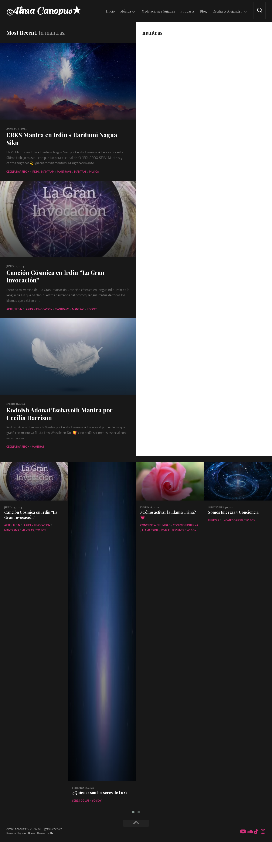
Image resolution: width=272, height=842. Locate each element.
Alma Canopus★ (44, 10)
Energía (213, 520)
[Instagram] (263, 831)
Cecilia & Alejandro (227, 11)
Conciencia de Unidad (155, 525)
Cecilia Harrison (17, 172)
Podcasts (187, 11)
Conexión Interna (185, 525)
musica (94, 172)
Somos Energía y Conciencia (233, 512)
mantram (47, 172)
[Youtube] (242, 831)
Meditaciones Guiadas (158, 11)
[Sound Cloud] (249, 831)
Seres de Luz (80, 801)
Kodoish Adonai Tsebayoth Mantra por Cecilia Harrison (59, 414)
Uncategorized (232, 520)
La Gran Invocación (38, 309)
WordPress (28, 833)
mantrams (64, 172)
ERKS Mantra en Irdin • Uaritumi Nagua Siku (61, 138)
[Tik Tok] (256, 831)
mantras (80, 172)
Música (125, 11)
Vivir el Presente (172, 530)
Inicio (110, 11)
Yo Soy (92, 309)
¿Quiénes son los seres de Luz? (100, 792)
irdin (35, 172)
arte (9, 309)
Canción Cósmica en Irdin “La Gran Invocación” (55, 276)
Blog (203, 11)
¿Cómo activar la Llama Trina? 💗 (168, 515)
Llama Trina (150, 530)
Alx (51, 833)
